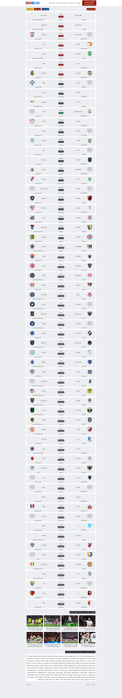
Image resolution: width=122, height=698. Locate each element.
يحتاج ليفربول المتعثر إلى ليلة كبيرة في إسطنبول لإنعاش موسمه (52, 645)
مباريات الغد (59, 3)
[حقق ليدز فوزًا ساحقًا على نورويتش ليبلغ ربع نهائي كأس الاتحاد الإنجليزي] (35, 621)
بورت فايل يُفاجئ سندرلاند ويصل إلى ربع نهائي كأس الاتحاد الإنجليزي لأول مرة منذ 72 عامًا (88, 646)
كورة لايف (78, 3)
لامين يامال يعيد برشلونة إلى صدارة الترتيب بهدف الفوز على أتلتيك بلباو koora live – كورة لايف (34, 646)
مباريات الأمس (52, 3)
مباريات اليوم (66, 3)
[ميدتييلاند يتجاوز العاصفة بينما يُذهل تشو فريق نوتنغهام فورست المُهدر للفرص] (69, 621)
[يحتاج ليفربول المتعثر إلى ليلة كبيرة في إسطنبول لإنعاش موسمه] (52, 637)
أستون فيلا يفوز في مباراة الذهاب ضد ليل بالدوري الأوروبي (87, 629)
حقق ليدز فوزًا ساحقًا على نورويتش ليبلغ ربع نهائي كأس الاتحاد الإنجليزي (35, 629)
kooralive (88, 684)
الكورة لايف (28, 684)
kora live (93, 684)
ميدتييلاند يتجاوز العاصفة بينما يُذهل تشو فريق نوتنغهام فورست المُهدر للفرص (70, 629)
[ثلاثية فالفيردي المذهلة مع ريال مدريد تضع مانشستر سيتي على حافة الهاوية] (52, 621)
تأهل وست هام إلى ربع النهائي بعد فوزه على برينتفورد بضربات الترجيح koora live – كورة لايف (70, 646)
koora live (72, 3)
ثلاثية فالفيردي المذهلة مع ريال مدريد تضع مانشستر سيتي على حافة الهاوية (53, 629)
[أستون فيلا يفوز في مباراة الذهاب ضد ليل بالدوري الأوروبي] (87, 621)
